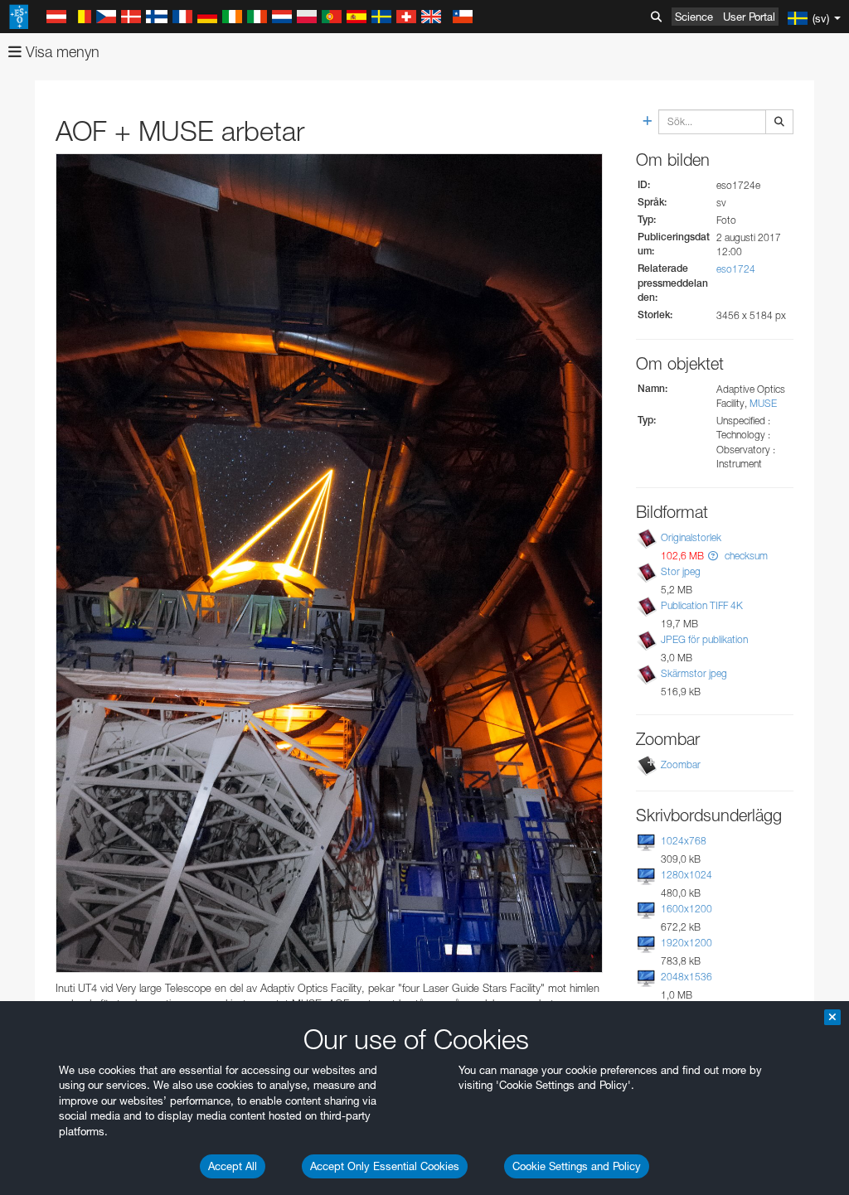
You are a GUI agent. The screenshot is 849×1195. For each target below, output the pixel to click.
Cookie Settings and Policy (576, 1166)
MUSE (763, 403)
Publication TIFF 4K (702, 605)
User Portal (749, 16)
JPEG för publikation (704, 639)
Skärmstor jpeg (694, 673)
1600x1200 (686, 908)
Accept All (232, 1166)
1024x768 (683, 841)
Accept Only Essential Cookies (384, 1166)
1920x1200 (686, 942)
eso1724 (735, 269)
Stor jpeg (681, 571)
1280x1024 (686, 874)
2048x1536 (686, 976)
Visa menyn (60, 51)
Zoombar (681, 764)
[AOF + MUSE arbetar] (329, 563)
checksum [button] (745, 555)
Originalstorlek (691, 537)
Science (694, 16)
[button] (713, 555)
